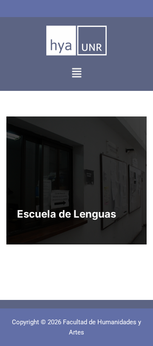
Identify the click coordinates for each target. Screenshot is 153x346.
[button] (76, 73)
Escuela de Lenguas (66, 214)
